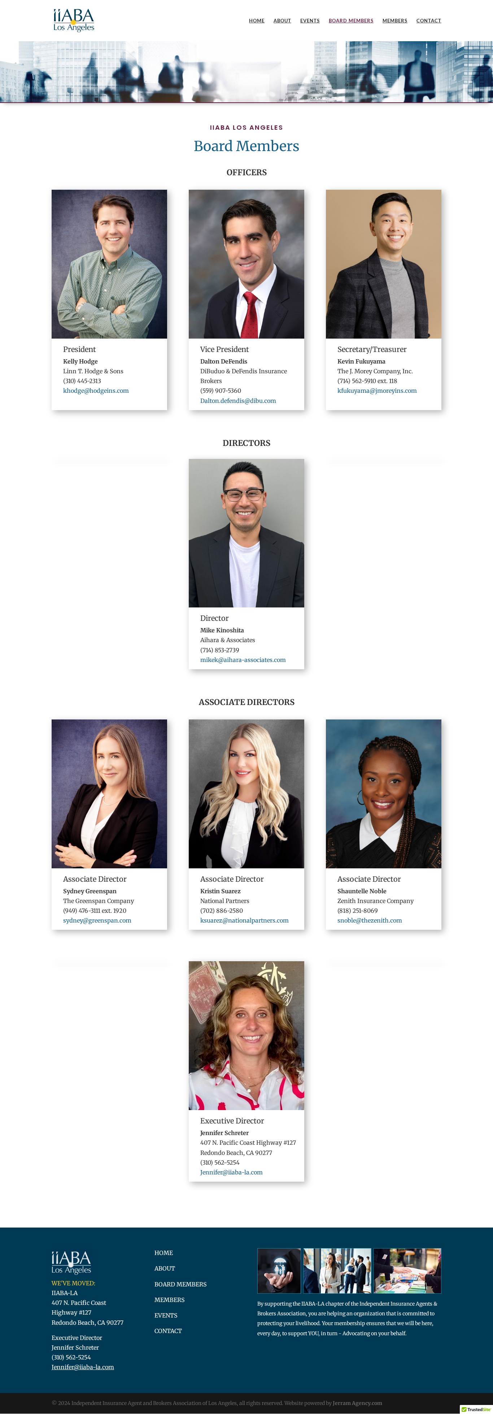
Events (310, 20)
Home (257, 20)
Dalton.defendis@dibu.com (238, 400)
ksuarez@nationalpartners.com (244, 920)
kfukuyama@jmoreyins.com (377, 390)
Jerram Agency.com (357, 1403)
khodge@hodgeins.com (96, 390)
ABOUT (164, 1268)
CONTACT (168, 1331)
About (282, 20)
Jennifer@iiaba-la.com (231, 1172)
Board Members (351, 20)
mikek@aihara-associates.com (243, 659)
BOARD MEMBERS (180, 1284)
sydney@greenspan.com (97, 920)
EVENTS (166, 1315)
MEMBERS (169, 1299)
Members (395, 20)
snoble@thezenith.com (369, 920)
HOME (163, 1252)
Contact (428, 20)
